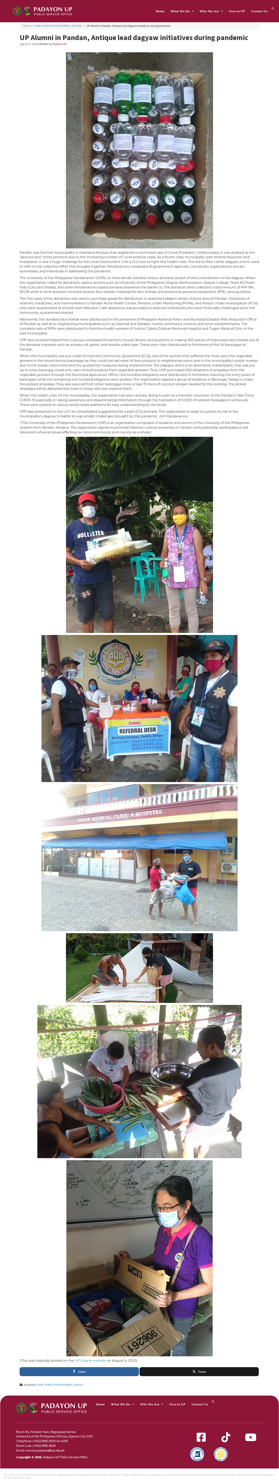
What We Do (180, 11)
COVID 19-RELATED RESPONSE (51, 26)
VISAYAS (77, 26)
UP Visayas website (90, 1360)
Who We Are (209, 11)
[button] (182, 11)
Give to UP (237, 11)
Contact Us (259, 11)
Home (160, 11)
